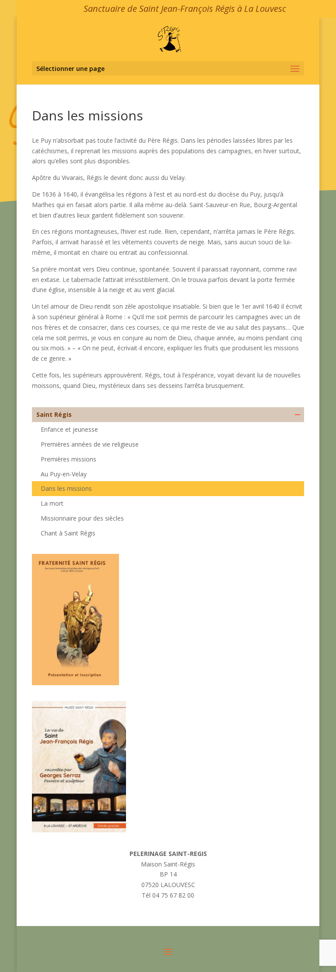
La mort (52, 503)
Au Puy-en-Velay (64, 474)
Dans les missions (66, 488)
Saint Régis (54, 414)
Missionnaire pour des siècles (82, 518)
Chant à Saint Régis (68, 533)
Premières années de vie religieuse (90, 444)
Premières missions (68, 459)
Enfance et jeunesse (69, 429)
